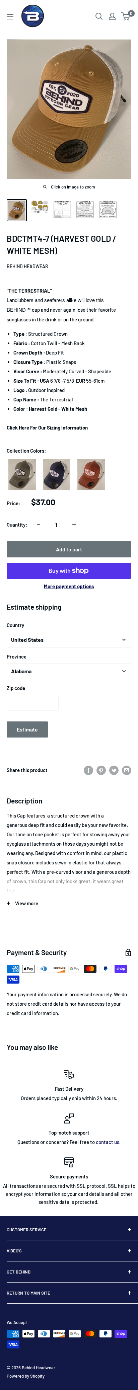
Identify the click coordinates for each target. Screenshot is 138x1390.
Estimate (27, 729)
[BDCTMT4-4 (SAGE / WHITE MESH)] (22, 474)
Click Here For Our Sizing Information (47, 427)
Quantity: (17, 525)
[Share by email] (126, 770)
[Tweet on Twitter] (114, 770)
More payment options (69, 586)
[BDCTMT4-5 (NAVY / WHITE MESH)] (57, 474)
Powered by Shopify (26, 1376)
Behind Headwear (27, 266)
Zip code (16, 688)
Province (16, 656)
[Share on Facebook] (88, 770)
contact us (107, 1142)
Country (15, 625)
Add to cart (69, 549)
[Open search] (99, 16)
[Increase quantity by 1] (74, 525)
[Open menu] (10, 16)
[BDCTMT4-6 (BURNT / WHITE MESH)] (91, 474)
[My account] (112, 16)
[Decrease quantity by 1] (38, 525)
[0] (126, 16)
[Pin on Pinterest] (101, 770)
